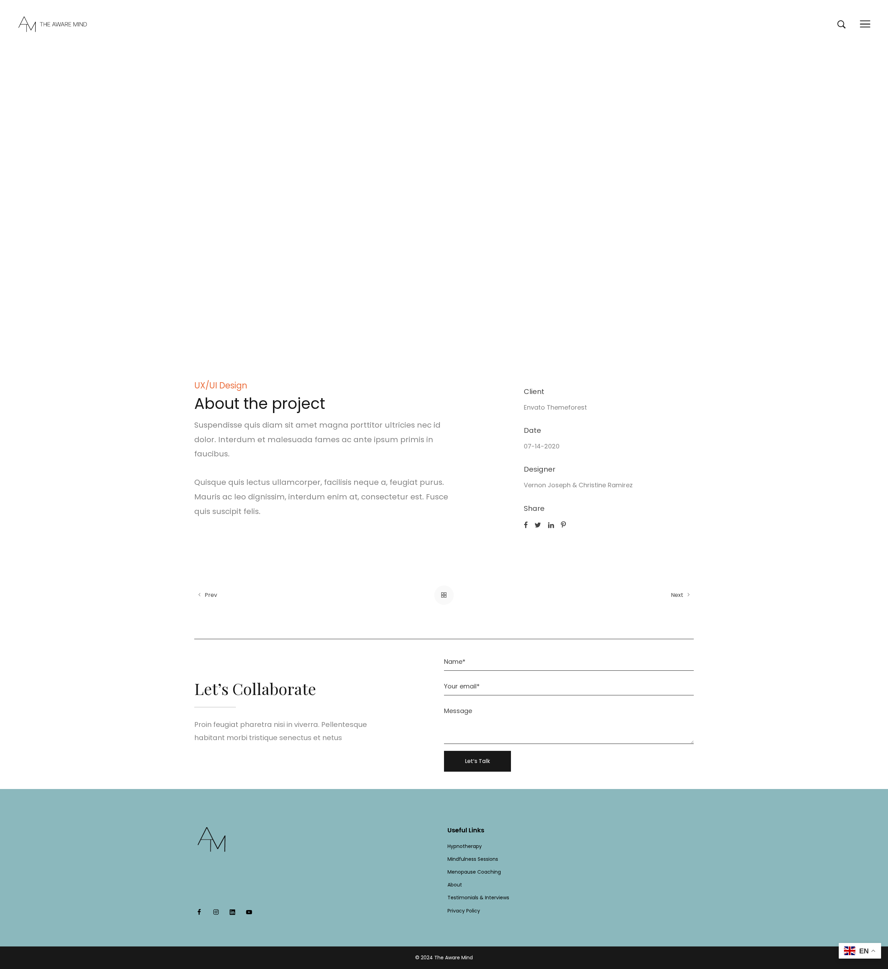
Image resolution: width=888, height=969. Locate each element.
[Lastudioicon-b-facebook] (199, 912)
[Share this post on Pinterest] (563, 525)
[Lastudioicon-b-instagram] (216, 912)
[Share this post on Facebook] (526, 525)
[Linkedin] (232, 912)
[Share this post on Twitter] (538, 525)
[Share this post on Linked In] (551, 525)
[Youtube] (249, 912)
